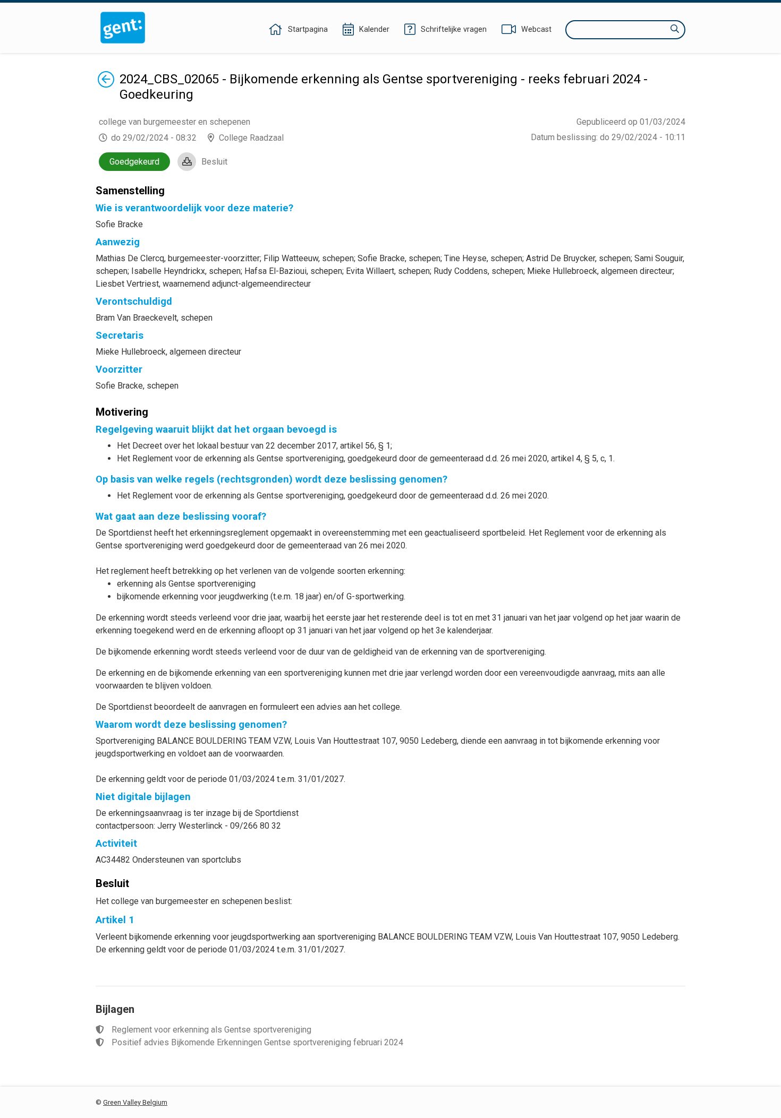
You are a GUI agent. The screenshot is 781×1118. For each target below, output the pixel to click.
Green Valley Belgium (135, 1102)
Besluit (214, 162)
